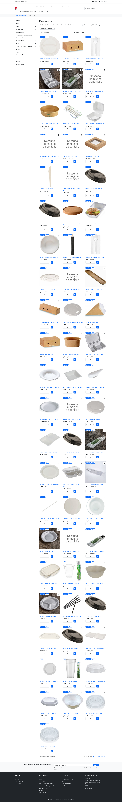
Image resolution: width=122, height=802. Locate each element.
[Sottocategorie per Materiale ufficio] (35, 55)
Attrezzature (29, 6)
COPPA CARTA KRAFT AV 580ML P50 (71, 189)
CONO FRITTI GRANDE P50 (92, 322)
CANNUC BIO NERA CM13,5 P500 (72, 616)
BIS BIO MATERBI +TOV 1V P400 (94, 452)
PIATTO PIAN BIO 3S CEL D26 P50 (49, 616)
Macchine (69, 6)
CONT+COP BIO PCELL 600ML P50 (94, 648)
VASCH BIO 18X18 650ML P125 (71, 551)
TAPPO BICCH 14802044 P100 (71, 452)
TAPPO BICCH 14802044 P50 (70, 648)
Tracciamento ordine (67, 779)
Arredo (41, 11)
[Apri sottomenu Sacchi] (51, 11)
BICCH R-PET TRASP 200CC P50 (71, 583)
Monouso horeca (20, 40)
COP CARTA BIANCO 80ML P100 (71, 518)
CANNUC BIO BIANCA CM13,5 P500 (49, 518)
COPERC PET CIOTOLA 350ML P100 (95, 681)
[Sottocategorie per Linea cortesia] (35, 38)
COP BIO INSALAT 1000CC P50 (48, 289)
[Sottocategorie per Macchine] (35, 43)
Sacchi (48, 11)
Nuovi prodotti (19, 781)
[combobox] (95, 8)
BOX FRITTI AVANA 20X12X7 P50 (48, 354)
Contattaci (41, 790)
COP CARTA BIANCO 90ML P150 (48, 713)
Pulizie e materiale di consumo (28, 11)
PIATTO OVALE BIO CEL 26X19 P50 (49, 484)
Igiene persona (40, 6)
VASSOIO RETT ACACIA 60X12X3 (94, 289)
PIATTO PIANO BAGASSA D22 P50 (49, 681)
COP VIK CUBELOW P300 (92, 156)
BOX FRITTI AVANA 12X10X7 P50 (71, 59)
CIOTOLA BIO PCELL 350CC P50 (94, 583)
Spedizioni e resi (43, 779)
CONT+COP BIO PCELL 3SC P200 (49, 91)
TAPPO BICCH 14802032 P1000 (48, 223)
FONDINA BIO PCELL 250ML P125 (49, 257)
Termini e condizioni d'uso (46, 783)
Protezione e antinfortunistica (55, 6)
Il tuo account (65, 775)
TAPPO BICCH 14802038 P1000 (94, 189)
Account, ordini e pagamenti (46, 786)
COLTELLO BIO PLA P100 (46, 189)
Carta (21, 6)
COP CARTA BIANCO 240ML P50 (94, 419)
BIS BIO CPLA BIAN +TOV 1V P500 (94, 484)
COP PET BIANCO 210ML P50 (48, 746)
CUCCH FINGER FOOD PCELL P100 (94, 387)
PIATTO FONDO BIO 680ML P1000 (94, 518)
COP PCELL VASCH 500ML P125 (48, 583)
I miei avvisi (65, 786)
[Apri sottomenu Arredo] (44, 11)
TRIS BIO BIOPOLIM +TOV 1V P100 (72, 419)
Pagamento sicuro (43, 788)
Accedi (64, 781)
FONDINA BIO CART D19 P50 (47, 551)
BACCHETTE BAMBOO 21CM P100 (72, 257)
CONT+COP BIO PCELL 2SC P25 (94, 354)
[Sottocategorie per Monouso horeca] (35, 41)
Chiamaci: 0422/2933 (21, 1)
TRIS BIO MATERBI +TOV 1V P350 (71, 91)
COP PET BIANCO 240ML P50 (93, 713)
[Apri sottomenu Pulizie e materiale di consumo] (37, 11)
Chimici (18, 23)
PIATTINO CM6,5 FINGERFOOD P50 (72, 387)
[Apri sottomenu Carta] (24, 6)
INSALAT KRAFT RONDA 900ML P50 (49, 124)
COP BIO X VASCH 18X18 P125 (48, 648)
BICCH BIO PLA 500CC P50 (70, 681)
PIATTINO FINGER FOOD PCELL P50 (49, 387)
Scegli (82, 32)
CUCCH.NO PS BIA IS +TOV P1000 (94, 257)
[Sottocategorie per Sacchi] (35, 52)
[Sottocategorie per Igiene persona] (35, 32)
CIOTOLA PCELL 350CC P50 (70, 713)
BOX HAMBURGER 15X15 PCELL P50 (95, 124)
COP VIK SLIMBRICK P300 (70, 156)
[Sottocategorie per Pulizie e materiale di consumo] (35, 46)
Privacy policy (42, 781)
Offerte (17, 779)
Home (18, 20)
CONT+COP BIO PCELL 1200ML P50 (49, 452)
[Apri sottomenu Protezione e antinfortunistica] (64, 6)
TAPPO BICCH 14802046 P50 (93, 616)
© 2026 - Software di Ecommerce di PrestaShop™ (61, 799)
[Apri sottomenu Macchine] (73, 6)
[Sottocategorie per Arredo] (35, 49)
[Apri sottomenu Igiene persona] (45, 6)
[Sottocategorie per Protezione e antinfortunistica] (35, 35)
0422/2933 (90, 788)
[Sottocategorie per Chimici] (35, 24)
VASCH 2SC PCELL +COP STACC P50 (72, 485)
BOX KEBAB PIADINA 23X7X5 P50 (49, 322)
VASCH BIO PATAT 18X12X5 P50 (71, 289)
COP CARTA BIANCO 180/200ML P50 (73, 322)
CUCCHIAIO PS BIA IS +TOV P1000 (94, 59)
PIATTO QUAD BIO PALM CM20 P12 (49, 156)
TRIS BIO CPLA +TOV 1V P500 (71, 124)
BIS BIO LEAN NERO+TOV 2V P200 (94, 551)
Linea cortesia (19, 38)
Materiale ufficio (20, 55)
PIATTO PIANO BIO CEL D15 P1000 (49, 419)
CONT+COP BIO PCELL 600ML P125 (95, 223)
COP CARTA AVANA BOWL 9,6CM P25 (72, 223)
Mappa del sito (42, 792)
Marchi (18, 61)
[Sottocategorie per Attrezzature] (35, 29)
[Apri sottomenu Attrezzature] (34, 6)
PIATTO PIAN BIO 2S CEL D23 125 (49, 59)
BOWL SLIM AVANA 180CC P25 (71, 354)
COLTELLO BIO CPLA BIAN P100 (94, 91)
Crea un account (66, 783)
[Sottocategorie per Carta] (35, 26)
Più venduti (18, 783)
